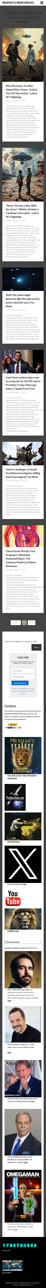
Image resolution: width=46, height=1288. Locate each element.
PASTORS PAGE (13, 842)
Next (31, 623)
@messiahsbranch (13, 942)
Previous (16, 623)
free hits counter (6, 1250)
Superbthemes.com (26, 1285)
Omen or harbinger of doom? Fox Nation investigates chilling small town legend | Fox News (23, 473)
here (33, 1101)
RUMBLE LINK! (13, 931)
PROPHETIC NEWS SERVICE (18, 2)
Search (36, 647)
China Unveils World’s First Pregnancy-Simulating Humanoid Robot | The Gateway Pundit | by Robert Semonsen (21, 559)
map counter (6, 1272)
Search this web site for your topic (21, 642)
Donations (10, 705)
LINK (24, 884)
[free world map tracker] (12, 1270)
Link (15, 1229)
